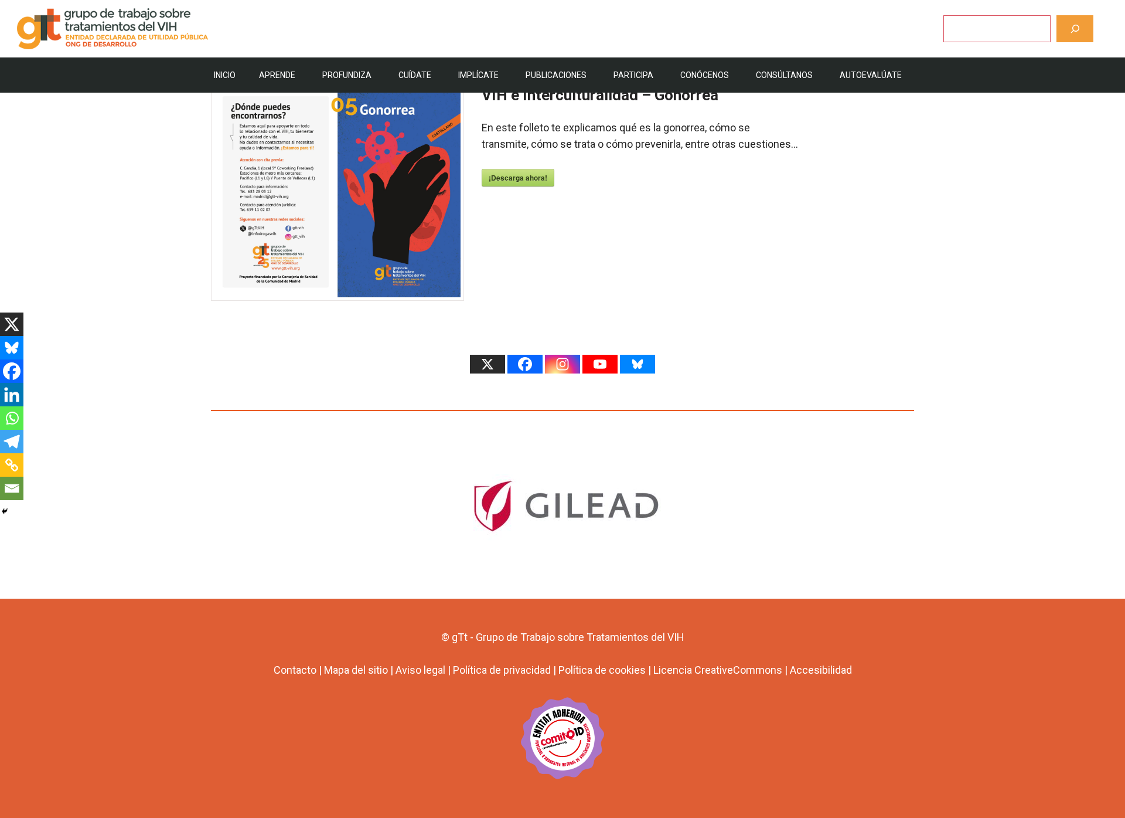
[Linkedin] (11, 394)
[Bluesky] (11, 347)
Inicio (225, 75)
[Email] (11, 488)
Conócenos (704, 75)
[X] (11, 324)
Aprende (277, 75)
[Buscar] (1074, 28)
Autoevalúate (871, 75)
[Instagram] (562, 364)
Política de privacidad (502, 670)
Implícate (478, 75)
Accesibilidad (821, 670)
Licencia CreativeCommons (717, 670)
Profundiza (346, 75)
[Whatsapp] (11, 418)
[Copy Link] (11, 465)
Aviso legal (420, 670)
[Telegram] (11, 441)
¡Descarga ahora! (518, 177)
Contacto (295, 670)
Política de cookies (602, 670)
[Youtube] (600, 364)
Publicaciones (556, 75)
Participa (633, 75)
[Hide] (4, 511)
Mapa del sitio (356, 670)
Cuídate (414, 75)
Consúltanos (784, 75)
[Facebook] (11, 371)
